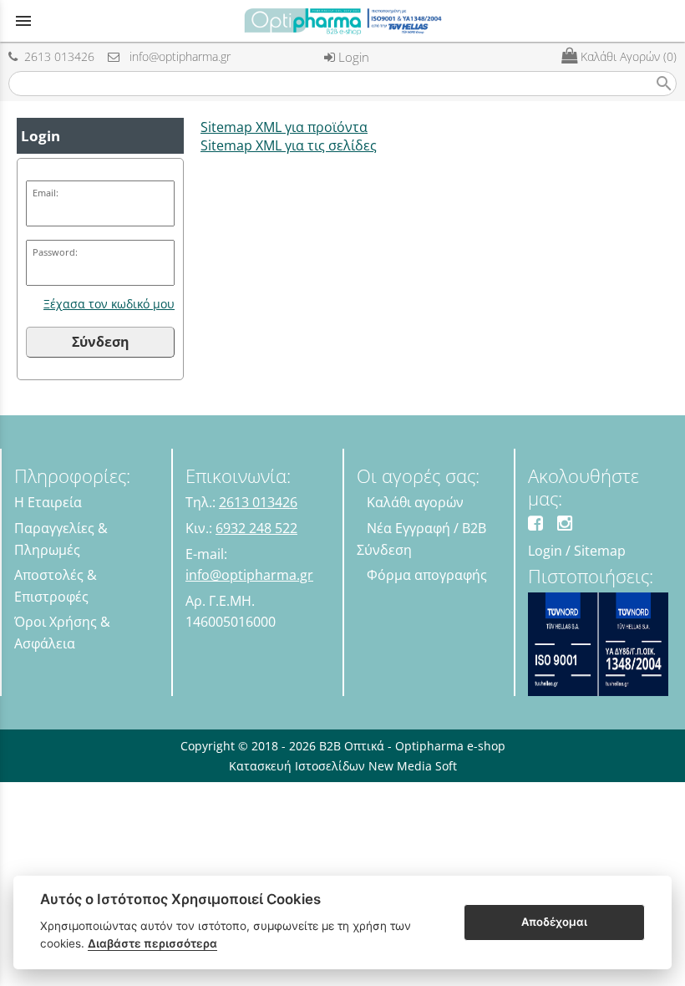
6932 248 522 (256, 528)
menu (23, 21)
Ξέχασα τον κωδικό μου (109, 304)
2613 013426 (56, 56)
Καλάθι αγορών (415, 502)
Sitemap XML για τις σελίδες (288, 145)
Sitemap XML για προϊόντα (284, 127)
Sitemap (600, 550)
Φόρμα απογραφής (427, 575)
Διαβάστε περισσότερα (152, 943)
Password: (55, 252)
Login (352, 56)
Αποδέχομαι (554, 921)
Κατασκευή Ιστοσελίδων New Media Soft (343, 766)
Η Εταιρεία (48, 502)
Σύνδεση (100, 342)
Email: (45, 192)
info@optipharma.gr (175, 56)
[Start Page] (342, 21)
